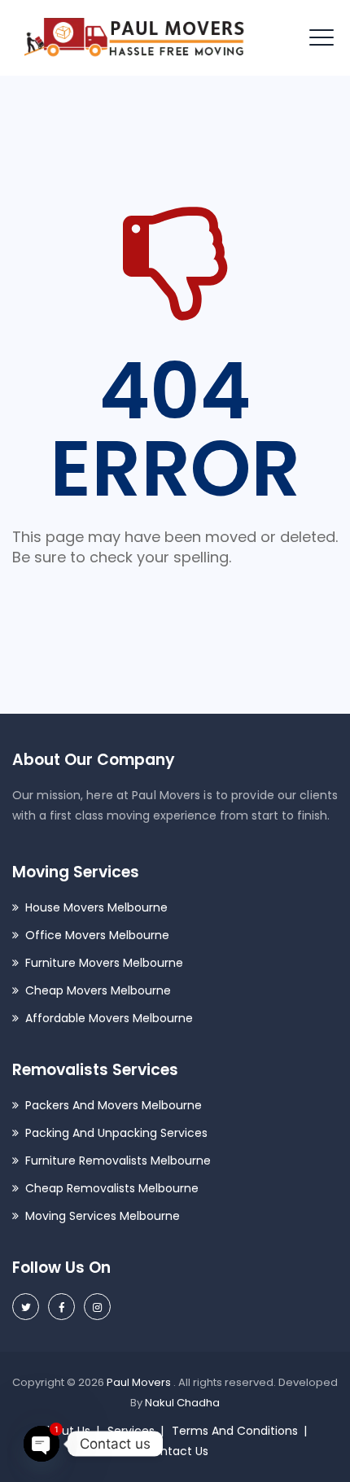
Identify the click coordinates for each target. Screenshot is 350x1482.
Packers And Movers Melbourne (113, 1105)
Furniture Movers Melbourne (104, 963)
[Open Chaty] (41, 1444)
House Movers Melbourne (96, 907)
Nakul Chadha (182, 1402)
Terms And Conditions (235, 1431)
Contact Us (176, 1451)
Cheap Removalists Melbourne (112, 1188)
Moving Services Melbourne (102, 1216)
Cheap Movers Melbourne (98, 990)
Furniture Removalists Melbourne (118, 1160)
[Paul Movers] (134, 38)
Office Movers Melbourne (97, 935)
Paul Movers (140, 1382)
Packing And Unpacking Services (116, 1133)
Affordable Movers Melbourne (109, 1018)
